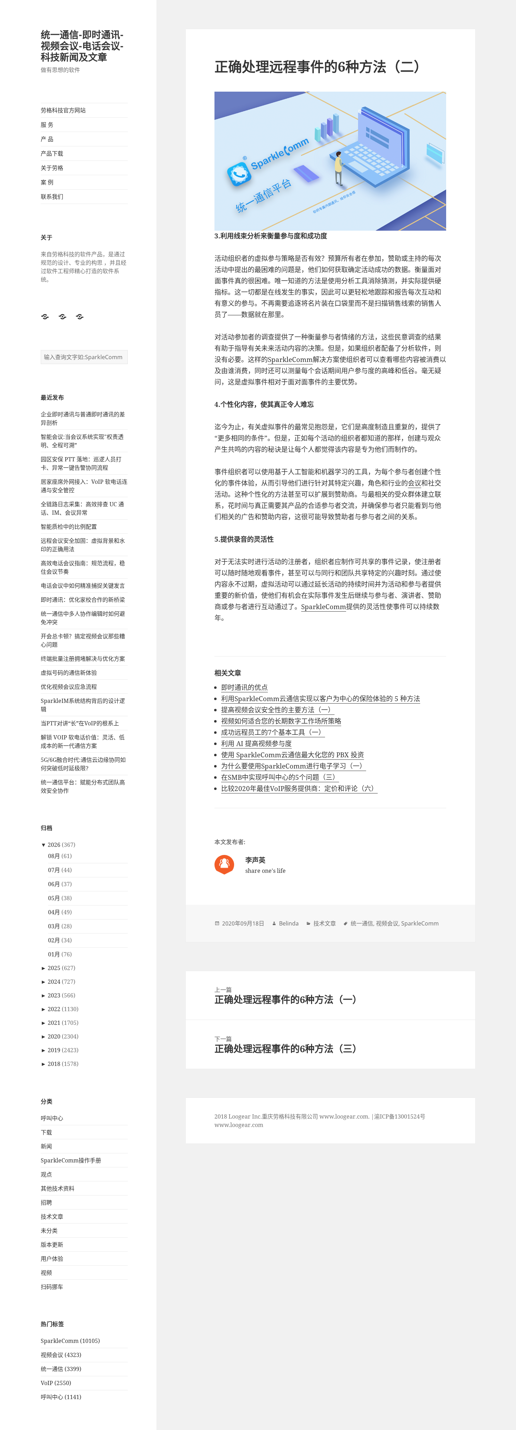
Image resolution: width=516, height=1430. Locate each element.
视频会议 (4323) (61, 1355)
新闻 (46, 1146)
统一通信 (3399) (61, 1369)
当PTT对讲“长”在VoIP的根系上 (80, 723)
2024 (54, 982)
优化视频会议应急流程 (69, 687)
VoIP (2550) (56, 1383)
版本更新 (52, 1244)
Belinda (289, 923)
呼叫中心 (52, 1118)
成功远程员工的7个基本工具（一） (273, 732)
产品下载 (52, 153)
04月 (54, 912)
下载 (46, 1132)
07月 (54, 870)
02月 (54, 940)
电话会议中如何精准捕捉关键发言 (83, 585)
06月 (54, 884)
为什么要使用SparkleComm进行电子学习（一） (293, 766)
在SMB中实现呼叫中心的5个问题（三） (280, 777)
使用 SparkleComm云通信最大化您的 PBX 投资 (292, 754)
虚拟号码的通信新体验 (69, 673)
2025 (54, 968)
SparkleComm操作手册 (71, 1160)
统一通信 (362, 923)
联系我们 (52, 196)
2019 (54, 1050)
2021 (54, 1023)
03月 (54, 926)
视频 (46, 1273)
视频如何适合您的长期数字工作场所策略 (281, 721)
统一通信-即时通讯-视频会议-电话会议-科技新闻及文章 (82, 46)
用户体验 (52, 1259)
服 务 (47, 124)
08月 (54, 856)
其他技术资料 (57, 1188)
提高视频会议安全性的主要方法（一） (278, 709)
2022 (54, 1009)
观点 (46, 1174)
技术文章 (52, 1216)
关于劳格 (52, 168)
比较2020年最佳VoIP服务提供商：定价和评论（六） (299, 788)
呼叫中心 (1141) (61, 1397)
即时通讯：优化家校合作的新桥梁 (83, 600)
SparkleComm (290, 359)
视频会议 (387, 923)
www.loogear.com (238, 1125)
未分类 (49, 1230)
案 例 (47, 182)
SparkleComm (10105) (70, 1341)
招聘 (46, 1202)
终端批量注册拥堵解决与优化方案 (83, 659)
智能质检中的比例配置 (69, 527)
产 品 (47, 139)
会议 (414, 483)
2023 (54, 995)
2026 (54, 845)
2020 (54, 1036)
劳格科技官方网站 (63, 110)
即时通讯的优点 (244, 687)
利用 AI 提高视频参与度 (256, 743)
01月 (54, 954)
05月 (54, 898)
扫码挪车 (52, 1287)
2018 (54, 1064)
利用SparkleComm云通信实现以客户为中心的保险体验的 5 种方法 (320, 698)
